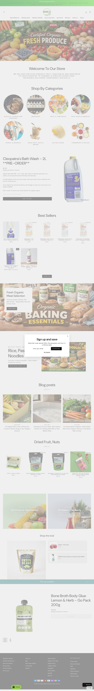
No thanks (47, 352)
